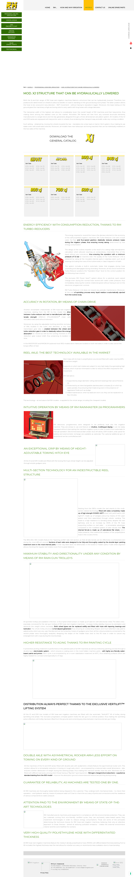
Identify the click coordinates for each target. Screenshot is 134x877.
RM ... (55, 7)
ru (131, 29)
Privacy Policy (44, 872)
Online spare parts (116, 7)
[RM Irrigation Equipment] (11, 5)
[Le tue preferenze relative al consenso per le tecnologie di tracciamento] (130, 873)
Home (47, 7)
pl (131, 35)
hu (131, 33)
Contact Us (100, 7)
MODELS (88, 7)
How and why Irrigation (71, 7)
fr (131, 22)
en (131, 20)
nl (131, 31)
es (131, 25)
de (131, 27)
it (131, 18)
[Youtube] (131, 43)
